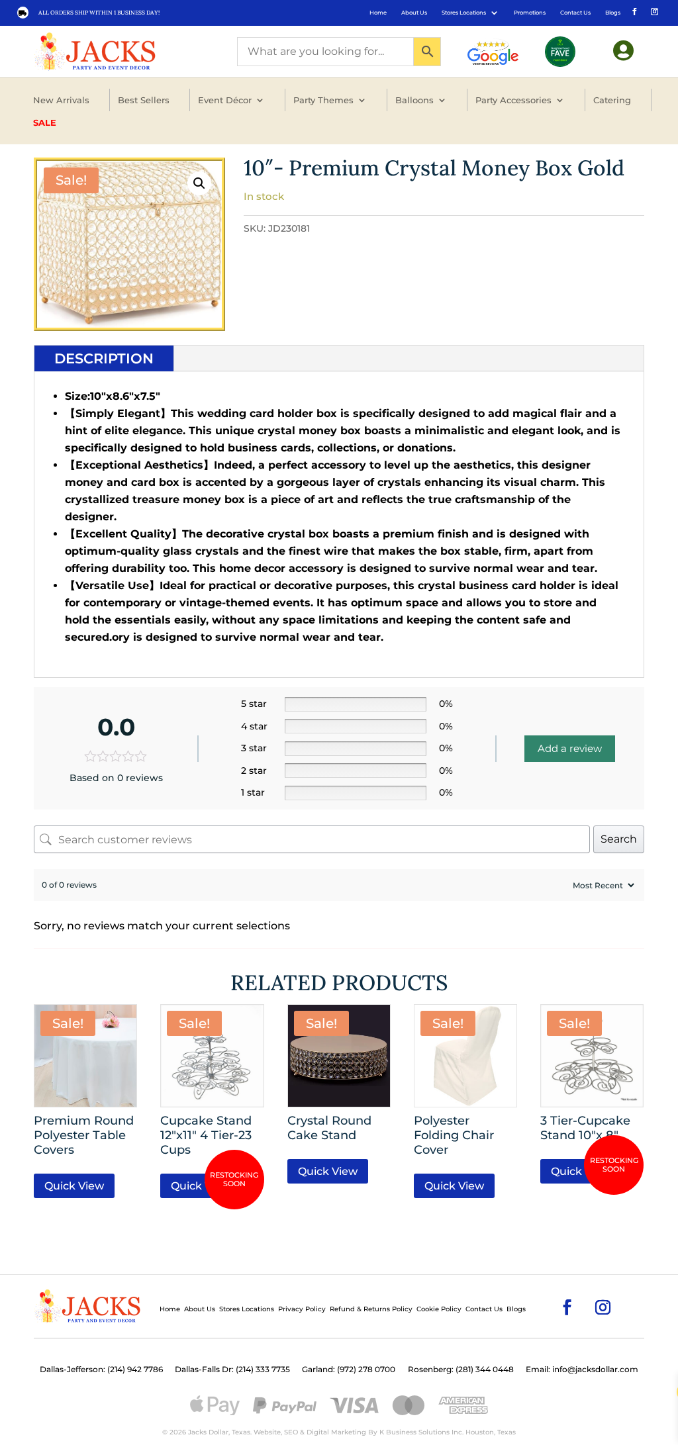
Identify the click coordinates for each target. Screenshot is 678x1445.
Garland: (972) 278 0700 (348, 1369)
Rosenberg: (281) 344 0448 (461, 1369)
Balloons (414, 100)
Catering (612, 100)
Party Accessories (513, 100)
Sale (44, 122)
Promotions (530, 12)
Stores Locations (464, 12)
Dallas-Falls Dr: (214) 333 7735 (232, 1369)
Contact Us (575, 12)
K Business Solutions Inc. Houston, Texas (447, 1432)
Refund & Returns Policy (371, 1309)
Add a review (570, 748)
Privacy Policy (302, 1309)
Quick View (74, 1186)
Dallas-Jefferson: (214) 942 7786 (101, 1369)
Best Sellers (144, 100)
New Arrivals (61, 100)
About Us (414, 12)
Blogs (612, 12)
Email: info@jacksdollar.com (582, 1369)
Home (378, 12)
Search (619, 839)
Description (104, 358)
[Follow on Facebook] (633, 10)
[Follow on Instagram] (653, 10)
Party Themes (323, 100)
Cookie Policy (438, 1309)
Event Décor (225, 100)
